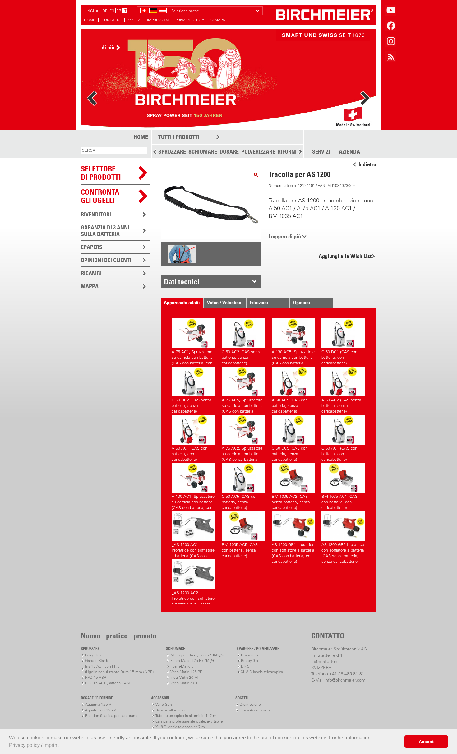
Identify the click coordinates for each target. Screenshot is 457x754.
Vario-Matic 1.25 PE (186, 671)
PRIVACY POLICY (189, 20)
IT (125, 10)
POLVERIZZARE (258, 151)
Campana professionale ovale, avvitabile (189, 721)
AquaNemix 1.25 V (100, 710)
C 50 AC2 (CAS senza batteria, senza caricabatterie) (241, 356)
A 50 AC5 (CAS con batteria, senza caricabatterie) (289, 405)
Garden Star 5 (96, 660)
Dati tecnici (182, 281)
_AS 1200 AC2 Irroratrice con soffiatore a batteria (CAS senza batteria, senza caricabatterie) (193, 597)
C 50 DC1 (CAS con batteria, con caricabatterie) (339, 356)
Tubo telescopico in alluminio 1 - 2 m (185, 715)
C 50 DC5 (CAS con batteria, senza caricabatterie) (289, 453)
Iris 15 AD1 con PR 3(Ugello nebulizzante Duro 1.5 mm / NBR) (119, 669)
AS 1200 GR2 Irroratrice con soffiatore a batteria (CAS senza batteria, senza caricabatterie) (342, 549)
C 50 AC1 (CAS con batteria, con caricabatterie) (339, 453)
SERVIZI (321, 152)
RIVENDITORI (96, 214)
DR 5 (245, 666)
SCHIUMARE (202, 151)
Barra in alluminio (170, 710)
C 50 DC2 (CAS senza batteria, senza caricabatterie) (191, 405)
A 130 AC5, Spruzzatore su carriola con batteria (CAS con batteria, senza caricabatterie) (293, 356)
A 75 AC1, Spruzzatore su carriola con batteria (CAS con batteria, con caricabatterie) (192, 356)
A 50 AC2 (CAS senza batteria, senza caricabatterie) (341, 405)
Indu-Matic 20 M (184, 677)
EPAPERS (91, 247)
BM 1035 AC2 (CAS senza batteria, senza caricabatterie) (291, 501)
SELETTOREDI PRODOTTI (101, 172)
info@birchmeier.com (345, 680)
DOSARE (229, 151)
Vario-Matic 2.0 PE (185, 683)
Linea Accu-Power (255, 710)
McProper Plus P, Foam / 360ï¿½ (197, 655)
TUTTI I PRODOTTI (178, 137)
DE (104, 10)
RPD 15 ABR (95, 677)
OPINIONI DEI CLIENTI (106, 260)
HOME (89, 20)
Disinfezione (250, 704)
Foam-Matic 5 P (183, 666)
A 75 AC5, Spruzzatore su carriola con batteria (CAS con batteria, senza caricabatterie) (242, 405)
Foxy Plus (93, 655)
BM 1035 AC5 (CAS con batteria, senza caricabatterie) (240, 549)
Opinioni (301, 302)
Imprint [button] (51, 745)
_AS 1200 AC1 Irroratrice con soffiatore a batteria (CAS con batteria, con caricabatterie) (193, 549)
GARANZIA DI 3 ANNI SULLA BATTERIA (105, 230)
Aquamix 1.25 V (98, 704)
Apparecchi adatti (182, 302)
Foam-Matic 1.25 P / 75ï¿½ (192, 660)
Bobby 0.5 (249, 660)
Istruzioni (259, 302)
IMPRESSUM (158, 20)
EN (111, 10)
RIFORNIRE (290, 151)
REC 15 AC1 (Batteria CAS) (107, 683)
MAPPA (134, 20)
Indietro (367, 164)
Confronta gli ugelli (100, 196)
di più (108, 47)
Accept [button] (426, 741)
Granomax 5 (251, 655)
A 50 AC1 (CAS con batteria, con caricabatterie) (189, 453)
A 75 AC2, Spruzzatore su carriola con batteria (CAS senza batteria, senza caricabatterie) (242, 453)
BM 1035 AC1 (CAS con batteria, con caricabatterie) (339, 501)
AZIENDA (349, 152)
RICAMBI (91, 273)
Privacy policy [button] (24, 745)
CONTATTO (111, 20)
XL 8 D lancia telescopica (262, 671)
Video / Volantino (224, 302)
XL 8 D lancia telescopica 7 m (180, 726)
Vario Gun (163, 704)
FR (119, 10)
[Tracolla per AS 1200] (256, 175)
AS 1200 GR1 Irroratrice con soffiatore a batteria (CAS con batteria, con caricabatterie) (293, 549)
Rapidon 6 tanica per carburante (112, 715)
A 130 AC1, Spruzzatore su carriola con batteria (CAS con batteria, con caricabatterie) (193, 501)
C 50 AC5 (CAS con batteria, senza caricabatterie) (239, 501)
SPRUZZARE (172, 151)
